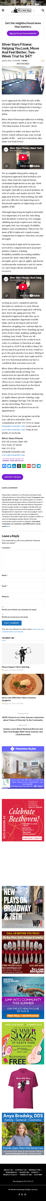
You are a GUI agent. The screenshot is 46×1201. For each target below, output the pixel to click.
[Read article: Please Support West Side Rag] (23, 653)
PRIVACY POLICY (10, 1175)
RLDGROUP (28, 1181)
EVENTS (34, 1172)
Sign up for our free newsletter (23, 33)
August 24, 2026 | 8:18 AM (13, 704)
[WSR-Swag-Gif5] (23, 1088)
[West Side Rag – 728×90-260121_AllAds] (23, 3)
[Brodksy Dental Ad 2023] (23, 1134)
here (8, 526)
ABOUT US (8, 1170)
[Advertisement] (23, 867)
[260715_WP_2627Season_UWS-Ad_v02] (23, 907)
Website (5, 596)
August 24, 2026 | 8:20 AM (13, 670)
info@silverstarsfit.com (13, 426)
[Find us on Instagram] (25, 1194)
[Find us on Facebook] (19, 1194)
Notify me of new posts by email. (15, 617)
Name (5, 575)
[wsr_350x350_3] (23, 820)
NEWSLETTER (34, 1170)
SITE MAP (38, 1175)
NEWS (25, 61)
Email (5, 586)
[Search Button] (43, 10)
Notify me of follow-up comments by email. (19, 609)
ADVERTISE (24, 1172)
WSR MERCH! (11, 1172)
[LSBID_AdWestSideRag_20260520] (23, 1043)
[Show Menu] (3, 10)
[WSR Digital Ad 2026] (23, 952)
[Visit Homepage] (23, 10)
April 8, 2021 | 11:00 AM (11, 61)
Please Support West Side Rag (15, 667)
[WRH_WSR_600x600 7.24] (23, 767)
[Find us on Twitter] (22, 1194)
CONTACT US (20, 1170)
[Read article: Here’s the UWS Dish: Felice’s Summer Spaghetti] (23, 684)
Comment (7, 548)
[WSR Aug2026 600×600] (23, 998)
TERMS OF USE (26, 1175)
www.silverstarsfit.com (13, 429)
